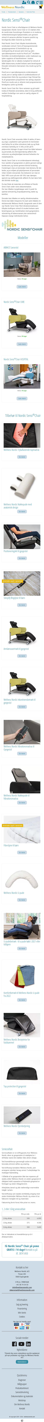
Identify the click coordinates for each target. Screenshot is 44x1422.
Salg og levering (22, 1304)
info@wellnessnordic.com (22, 1287)
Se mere (22, 457)
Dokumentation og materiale (22, 1396)
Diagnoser (22, 1379)
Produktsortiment (12, 12)
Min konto (22, 1312)
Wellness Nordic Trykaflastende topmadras (21, 449)
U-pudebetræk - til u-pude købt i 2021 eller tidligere (22, 943)
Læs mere (22, 287)
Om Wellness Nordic (22, 1404)
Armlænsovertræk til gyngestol (16, 648)
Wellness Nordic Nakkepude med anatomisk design (18, 506)
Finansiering (22, 1308)
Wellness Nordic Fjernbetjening (17, 1126)
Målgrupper (22, 1384)
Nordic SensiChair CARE (14, 302)
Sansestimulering (22, 1392)
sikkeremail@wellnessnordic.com (22, 1290)
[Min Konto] (24, 2)
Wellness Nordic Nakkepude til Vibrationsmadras (16, 797)
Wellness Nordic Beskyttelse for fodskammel (17, 1041)
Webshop (22, 1400)
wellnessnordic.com (29, 1417)
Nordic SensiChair (31, 12)
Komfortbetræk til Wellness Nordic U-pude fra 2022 (21, 994)
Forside (3, 12)
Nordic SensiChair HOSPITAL (16, 359)
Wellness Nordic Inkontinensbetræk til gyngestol (19, 701)
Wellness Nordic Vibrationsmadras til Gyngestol (19, 748)
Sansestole (21, 12)
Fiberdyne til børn (11, 845)
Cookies (22, 1316)
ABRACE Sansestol (11, 247)
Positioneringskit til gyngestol (15, 551)
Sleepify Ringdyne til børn (14, 598)
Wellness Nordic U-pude (14, 892)
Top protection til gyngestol (15, 1086)
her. (17, 180)
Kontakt (22, 1408)
